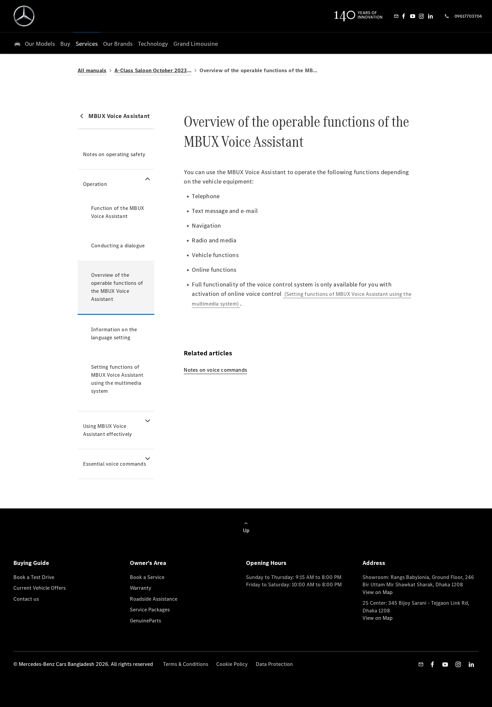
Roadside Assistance (153, 598)
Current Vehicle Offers (39, 587)
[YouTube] (412, 16)
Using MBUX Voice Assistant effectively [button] (107, 430)
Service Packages (150, 609)
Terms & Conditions (185, 664)
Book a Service (147, 577)
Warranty (140, 587)
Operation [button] (95, 184)
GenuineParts (145, 620)
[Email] (396, 16)
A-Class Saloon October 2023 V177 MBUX (152, 70)
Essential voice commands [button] (114, 463)
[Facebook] (403, 16)
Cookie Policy (232, 664)
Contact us (26, 598)
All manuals (92, 70)
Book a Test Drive (33, 577)
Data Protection (274, 664)
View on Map (377, 592)
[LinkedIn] (430, 16)
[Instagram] (421, 16)
